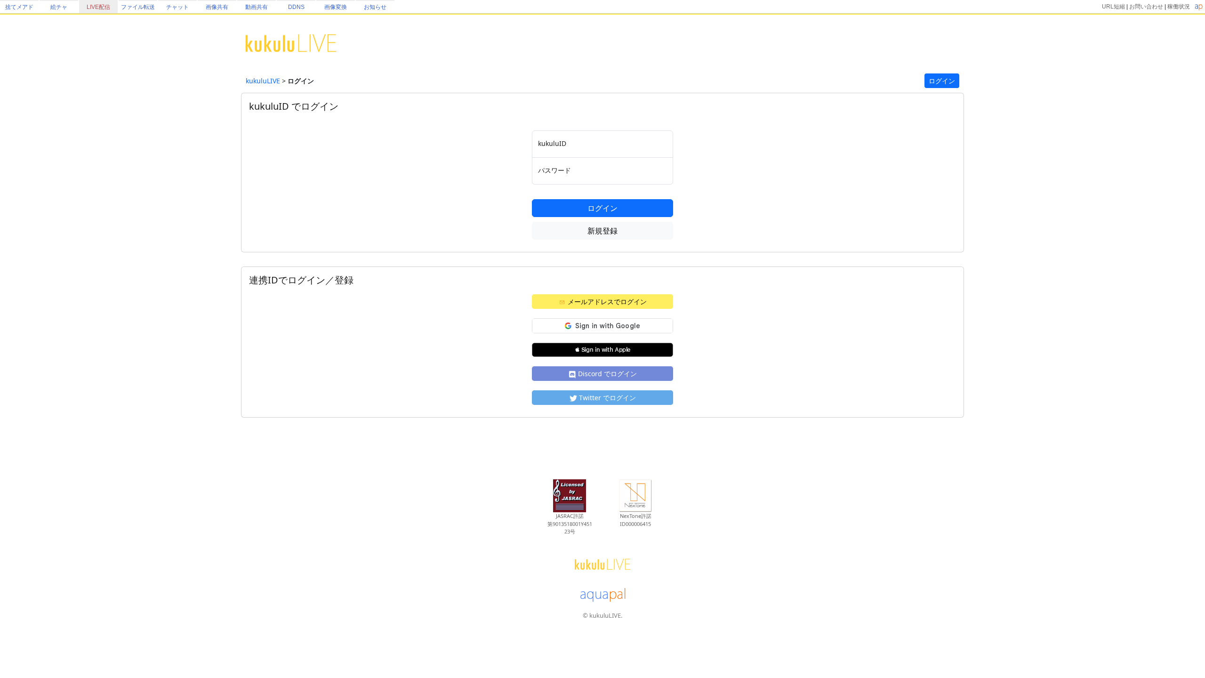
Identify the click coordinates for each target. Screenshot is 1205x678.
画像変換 (335, 7)
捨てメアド (19, 7)
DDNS (296, 7)
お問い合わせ (1146, 6)
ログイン (942, 80)
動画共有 (256, 7)
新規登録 (602, 231)
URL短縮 (1113, 6)
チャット (177, 7)
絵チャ (58, 7)
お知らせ (375, 7)
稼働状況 (1178, 6)
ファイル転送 (138, 7)
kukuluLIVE (263, 80)
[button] (602, 350)
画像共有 (217, 7)
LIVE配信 (98, 7)
